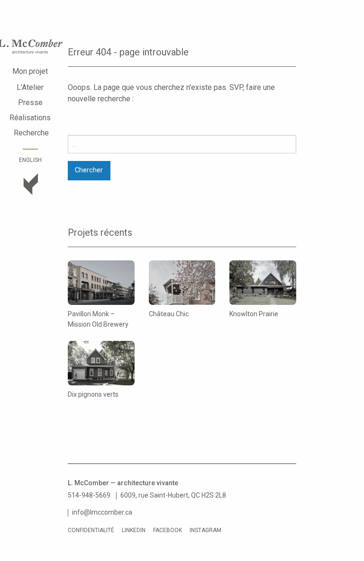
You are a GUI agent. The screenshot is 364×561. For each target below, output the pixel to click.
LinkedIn (134, 530)
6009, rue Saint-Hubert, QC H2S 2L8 (173, 495)
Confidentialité (91, 530)
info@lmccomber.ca (102, 512)
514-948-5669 (89, 495)
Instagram (205, 530)
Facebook (167, 530)
